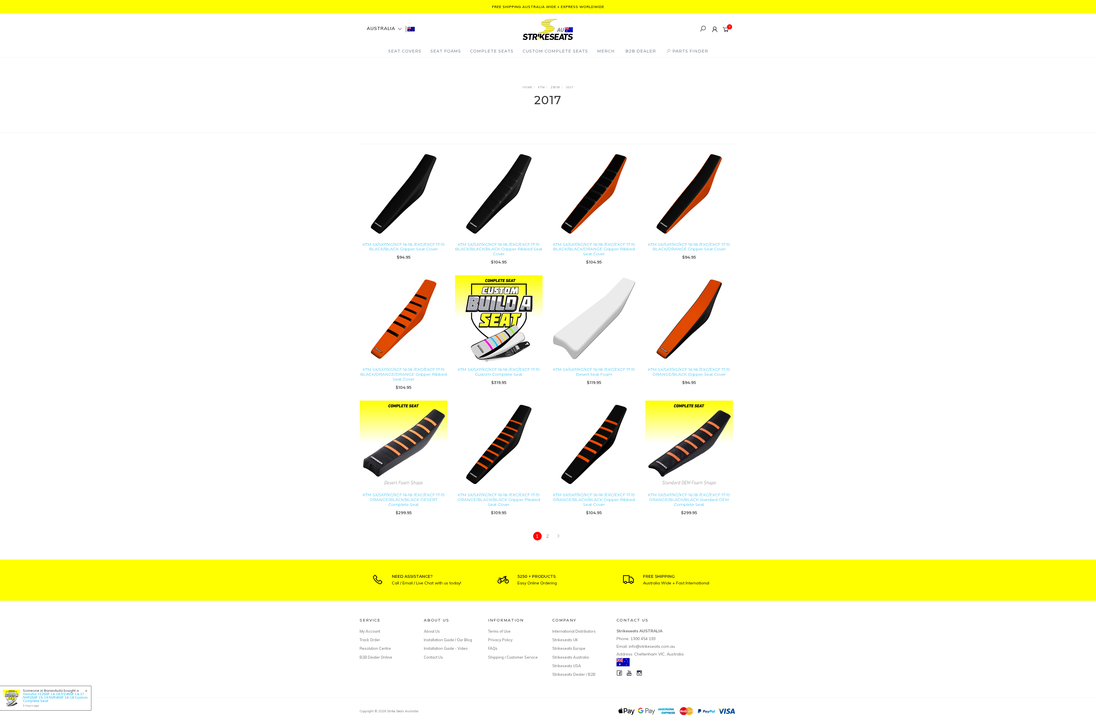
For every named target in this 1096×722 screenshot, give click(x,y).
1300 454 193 (643, 638)
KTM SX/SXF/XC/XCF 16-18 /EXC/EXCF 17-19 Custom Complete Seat (499, 372)
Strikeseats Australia (570, 657)
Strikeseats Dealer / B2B (573, 674)
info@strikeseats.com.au (652, 646)
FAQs (492, 648)
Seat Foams (445, 51)
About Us (432, 631)
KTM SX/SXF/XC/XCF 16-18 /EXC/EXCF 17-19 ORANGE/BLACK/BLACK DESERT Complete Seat (403, 499)
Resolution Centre (375, 648)
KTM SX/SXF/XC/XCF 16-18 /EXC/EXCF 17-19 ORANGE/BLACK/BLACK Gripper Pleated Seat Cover (499, 499)
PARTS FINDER (689, 51)
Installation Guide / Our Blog (448, 639)
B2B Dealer (640, 51)
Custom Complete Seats (555, 51)
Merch (606, 51)
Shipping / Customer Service (513, 657)
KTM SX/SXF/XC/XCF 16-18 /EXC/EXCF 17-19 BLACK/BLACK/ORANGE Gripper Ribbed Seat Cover (594, 249)
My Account (370, 631)
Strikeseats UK (565, 639)
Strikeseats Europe (568, 648)
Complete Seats (491, 51)
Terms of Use (499, 631)
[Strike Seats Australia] (547, 28)
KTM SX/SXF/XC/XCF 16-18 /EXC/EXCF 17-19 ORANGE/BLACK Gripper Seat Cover (689, 372)
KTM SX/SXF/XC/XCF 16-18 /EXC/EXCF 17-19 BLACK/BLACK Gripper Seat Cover (403, 247)
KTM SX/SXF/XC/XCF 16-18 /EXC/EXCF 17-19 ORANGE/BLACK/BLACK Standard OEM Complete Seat (689, 499)
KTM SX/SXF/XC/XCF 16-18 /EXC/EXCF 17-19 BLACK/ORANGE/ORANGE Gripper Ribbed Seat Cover (403, 374)
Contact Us (433, 657)
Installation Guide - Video (446, 648)
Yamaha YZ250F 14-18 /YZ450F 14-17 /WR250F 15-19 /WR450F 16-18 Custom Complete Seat (55, 697)
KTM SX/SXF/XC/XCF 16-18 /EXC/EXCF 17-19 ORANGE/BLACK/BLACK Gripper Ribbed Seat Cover (594, 499)
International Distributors (574, 631)
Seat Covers (404, 51)
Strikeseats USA (566, 665)
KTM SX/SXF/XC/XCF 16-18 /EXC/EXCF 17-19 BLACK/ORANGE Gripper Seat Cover (689, 247)
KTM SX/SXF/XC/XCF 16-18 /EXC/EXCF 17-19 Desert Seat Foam (594, 372)
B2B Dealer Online (376, 657)
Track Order (370, 639)
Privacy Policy (500, 639)
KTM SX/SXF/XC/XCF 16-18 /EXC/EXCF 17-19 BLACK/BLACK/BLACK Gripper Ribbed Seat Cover (498, 249)
